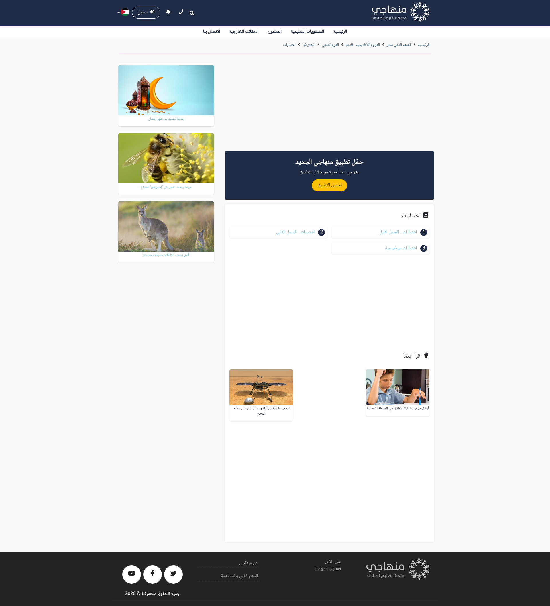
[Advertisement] (329, 104)
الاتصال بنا (211, 32)
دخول (144, 12)
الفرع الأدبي (330, 45)
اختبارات (289, 45)
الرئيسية (340, 32)
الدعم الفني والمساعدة (239, 576)
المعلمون (275, 32)
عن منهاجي (248, 563)
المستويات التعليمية (307, 32)
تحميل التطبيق (329, 185)
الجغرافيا (308, 45)
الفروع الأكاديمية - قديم (363, 45)
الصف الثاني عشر (398, 45)
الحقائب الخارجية (243, 32)
